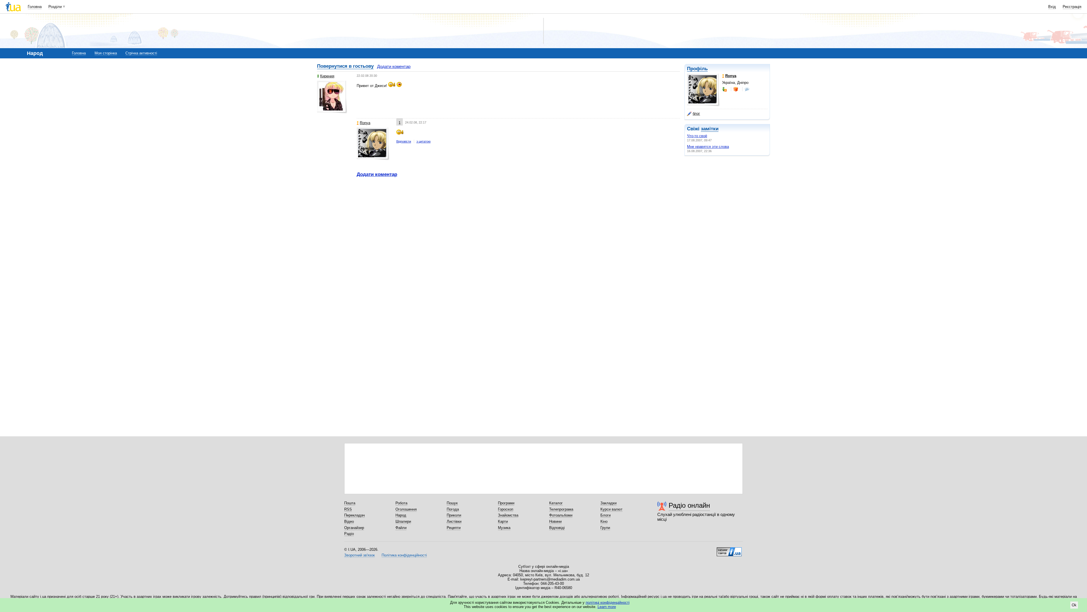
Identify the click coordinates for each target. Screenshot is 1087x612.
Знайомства (508, 515)
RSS (348, 509)
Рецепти (454, 528)
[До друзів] (725, 89)
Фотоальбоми (560, 515)
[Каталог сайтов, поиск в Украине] (729, 549)
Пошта (349, 503)
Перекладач (354, 515)
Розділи (55, 7)
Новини (555, 521)
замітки (709, 128)
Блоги (605, 515)
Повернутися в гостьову (345, 66)
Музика (504, 528)
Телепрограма (561, 509)
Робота (401, 503)
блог (696, 113)
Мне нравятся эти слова (708, 146)
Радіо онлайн (689, 505)
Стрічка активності (141, 53)
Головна (35, 7)
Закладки (608, 503)
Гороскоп (505, 509)
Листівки (454, 521)
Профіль (697, 68)
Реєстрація (1072, 7)
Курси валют (611, 509)
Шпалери (403, 521)
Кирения (327, 76)
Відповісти (403, 141)
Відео (349, 521)
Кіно (603, 521)
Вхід (1052, 7)
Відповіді (557, 528)
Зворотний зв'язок (359, 555)
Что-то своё (697, 136)
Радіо (349, 534)
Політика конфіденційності (404, 555)
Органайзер (354, 528)
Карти (503, 521)
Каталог (556, 503)
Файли (400, 528)
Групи (605, 528)
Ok (1074, 605)
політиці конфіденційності (608, 602)
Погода (453, 509)
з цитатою (423, 141)
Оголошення (406, 509)
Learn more (607, 607)
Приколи (454, 515)
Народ (400, 515)
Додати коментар (393, 66)
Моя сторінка (106, 53)
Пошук (452, 503)
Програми (506, 503)
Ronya (365, 123)
